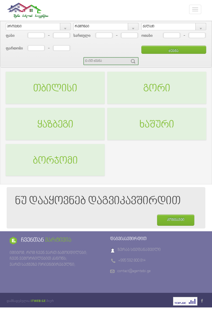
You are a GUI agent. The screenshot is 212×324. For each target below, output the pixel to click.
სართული (82, 35)
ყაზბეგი (55, 125)
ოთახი (147, 35)
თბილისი (55, 89)
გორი (156, 89)
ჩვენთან (46, 240)
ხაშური (156, 125)
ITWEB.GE (38, 301)
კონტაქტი (175, 220)
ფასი (10, 35)
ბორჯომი (55, 161)
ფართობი (14, 48)
